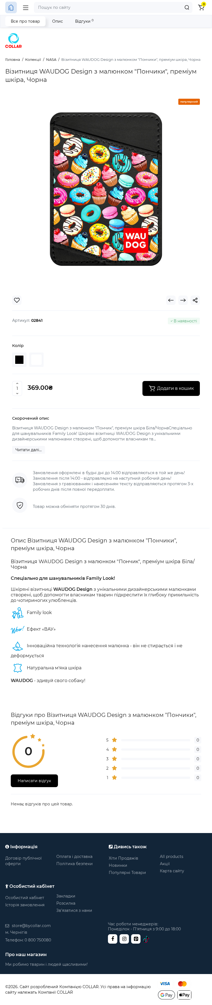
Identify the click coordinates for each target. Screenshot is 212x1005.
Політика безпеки (74, 863)
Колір (18, 345)
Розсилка (65, 903)
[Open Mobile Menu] (26, 7)
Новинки (118, 865)
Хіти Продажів (123, 858)
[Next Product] (183, 300)
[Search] (186, 7)
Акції (165, 863)
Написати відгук (34, 780)
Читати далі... (28, 449)
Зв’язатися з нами (74, 910)
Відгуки (84, 21)
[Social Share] (195, 300)
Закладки (65, 896)
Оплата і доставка (74, 856)
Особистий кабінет (24, 897)
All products (171, 856)
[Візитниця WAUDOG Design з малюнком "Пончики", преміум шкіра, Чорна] (106, 189)
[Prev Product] (171, 300)
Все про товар (25, 21)
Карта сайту (172, 870)
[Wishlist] (17, 300)
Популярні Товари (127, 872)
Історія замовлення (24, 904)
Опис (57, 21)
